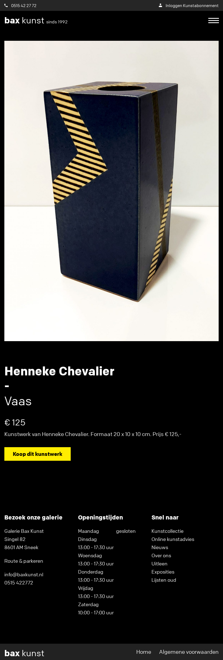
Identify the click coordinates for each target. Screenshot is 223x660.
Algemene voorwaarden (189, 651)
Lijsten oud (163, 580)
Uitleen (159, 563)
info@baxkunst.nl (23, 574)
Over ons (161, 555)
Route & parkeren (23, 561)
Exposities (162, 572)
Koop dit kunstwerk (37, 453)
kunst (36, 20)
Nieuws (159, 547)
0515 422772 (18, 583)
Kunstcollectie (167, 531)
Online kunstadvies (172, 539)
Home (143, 651)
